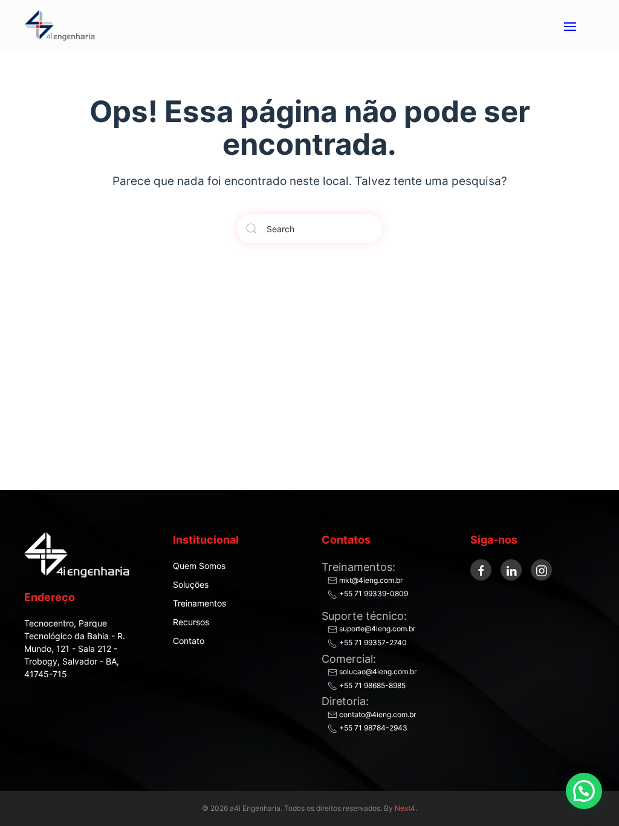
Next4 (405, 808)
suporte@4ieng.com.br (376, 628)
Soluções (191, 584)
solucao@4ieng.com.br (376, 671)
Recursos (191, 622)
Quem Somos (199, 566)
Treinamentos (199, 603)
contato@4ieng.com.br (376, 714)
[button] (569, 26)
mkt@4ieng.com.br (370, 580)
